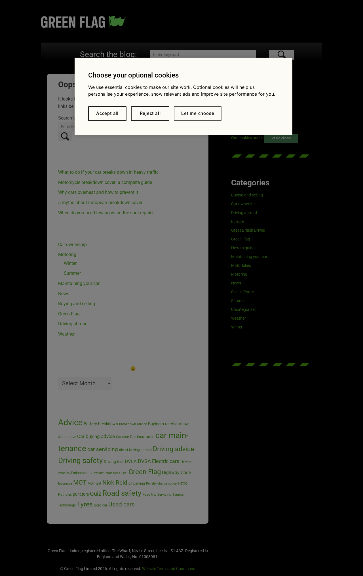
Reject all (150, 113)
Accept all (107, 113)
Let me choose (197, 113)
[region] (183, 96)
